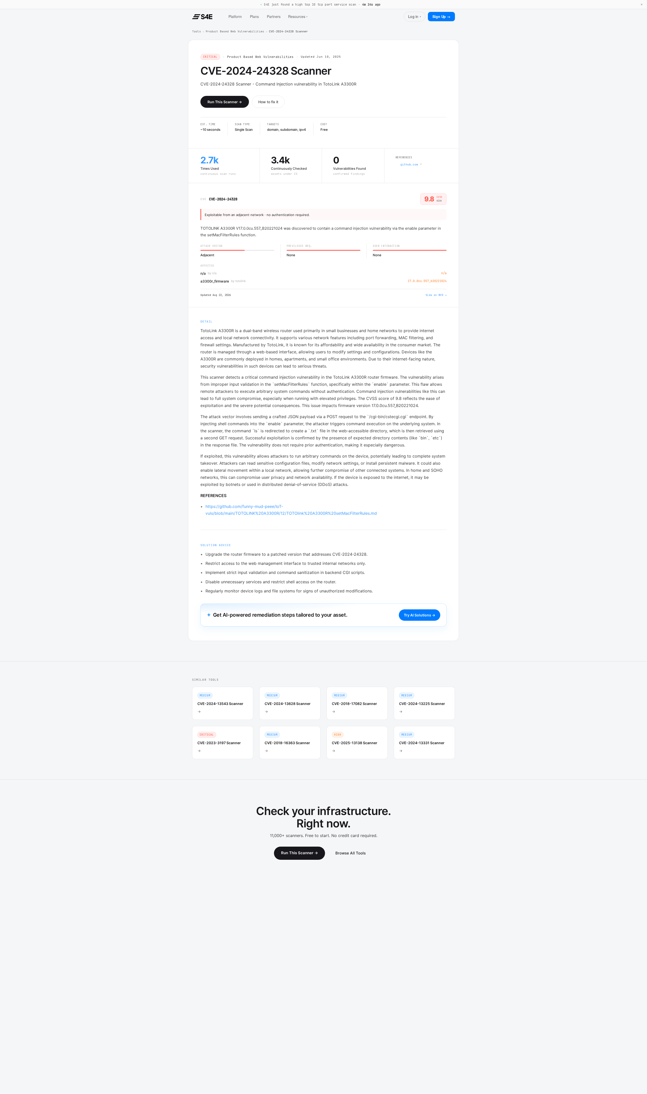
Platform (235, 16)
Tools (196, 31)
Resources (298, 16)
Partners (274, 16)
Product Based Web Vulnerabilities (235, 31)
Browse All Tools (350, 853)
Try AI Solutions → (419, 615)
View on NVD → (436, 295)
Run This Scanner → (224, 102)
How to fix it (268, 102)
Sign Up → (441, 16)
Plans (254, 16)
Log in (414, 16)
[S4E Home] (202, 16)
